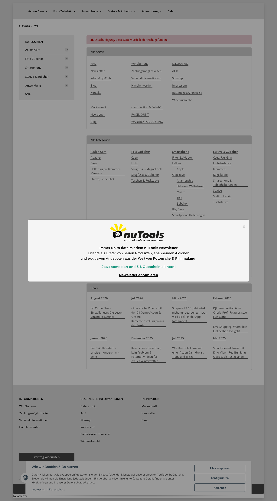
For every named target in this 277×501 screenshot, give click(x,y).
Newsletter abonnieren (138, 275)
